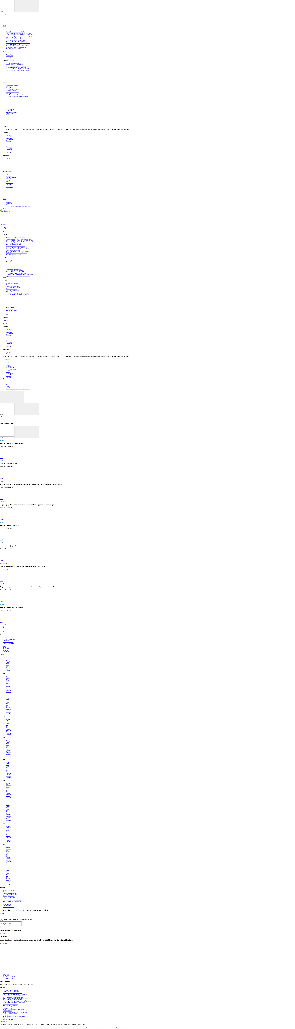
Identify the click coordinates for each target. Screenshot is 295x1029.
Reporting (8, 141)
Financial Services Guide (9, 976)
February (8, 662)
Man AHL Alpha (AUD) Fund (13, 37)
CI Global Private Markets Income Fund (16, 67)
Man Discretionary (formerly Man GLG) (19, 96)
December (8, 692)
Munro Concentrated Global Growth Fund (16, 41)
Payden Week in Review (9, 639)
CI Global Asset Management (13, 89)
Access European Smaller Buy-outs (14, 64)
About (4, 199)
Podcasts (8, 180)
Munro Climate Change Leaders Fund (15, 40)
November (8, 690)
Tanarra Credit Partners (11, 112)
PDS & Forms (9, 139)
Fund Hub (5, 126)
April (7, 665)
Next (4, 631)
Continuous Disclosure (8, 978)
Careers (8, 205)
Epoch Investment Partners (12, 92)
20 (3, 630)
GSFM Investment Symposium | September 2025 (18, 206)
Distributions (9, 136)
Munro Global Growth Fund (13, 44)
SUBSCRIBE (0, 927)
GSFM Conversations (11, 178)
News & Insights (7, 171)
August (8, 670)
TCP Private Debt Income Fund (14, 48)
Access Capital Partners (12, 85)
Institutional (6, 115)
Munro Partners (10, 109)
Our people (9, 203)
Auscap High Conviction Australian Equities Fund (18, 33)
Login (1, 209)
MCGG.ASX (9, 56)
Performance (9, 138)
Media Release (9, 183)
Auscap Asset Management (12, 88)
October (8, 689)
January (8, 661)
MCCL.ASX (9, 54)
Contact (5, 209)
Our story (8, 202)
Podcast (5, 644)
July (7, 669)
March (7, 663)
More (1, 458)
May (7, 666)
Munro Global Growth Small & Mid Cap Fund (17, 45)
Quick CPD (9, 184)
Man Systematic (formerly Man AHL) (18, 94)
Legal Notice (6, 974)
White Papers (9, 187)
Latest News (9, 176)
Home (4, 14)
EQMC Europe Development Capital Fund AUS (18, 70)
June (7, 667)
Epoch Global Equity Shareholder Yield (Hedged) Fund (19, 34)
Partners (5, 82)
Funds (4, 26)
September (8, 687)
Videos (8, 181)
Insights (8, 174)
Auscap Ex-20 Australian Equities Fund (15, 32)
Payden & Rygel (10, 110)
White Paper (6, 651)
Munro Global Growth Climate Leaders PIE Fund (18, 43)
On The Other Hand (11, 177)
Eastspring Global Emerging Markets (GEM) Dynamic (19, 68)
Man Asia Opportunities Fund (13, 38)
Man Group (9, 93)
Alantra (8, 86)
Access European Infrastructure (13, 63)
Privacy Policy (6, 975)
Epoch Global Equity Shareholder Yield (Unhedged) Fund (20, 36)
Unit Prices (9, 135)
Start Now (2, 933)
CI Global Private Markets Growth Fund (16, 66)
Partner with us (9, 113)
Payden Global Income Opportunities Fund (16, 47)
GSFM (4, 898)
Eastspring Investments (11, 90)
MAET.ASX (9, 57)
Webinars (8, 185)
